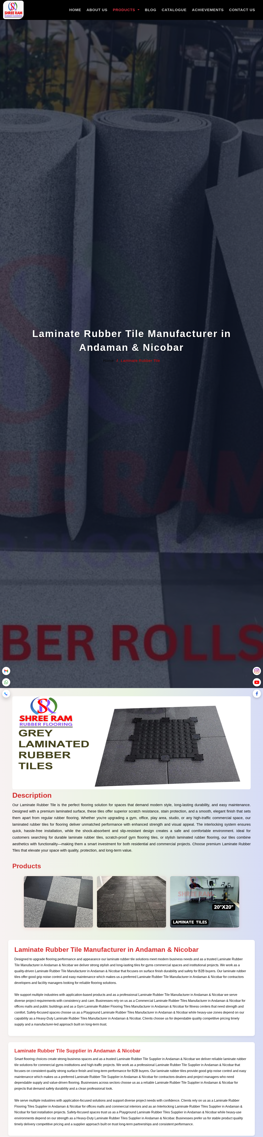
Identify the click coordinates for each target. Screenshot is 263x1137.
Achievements (208, 10)
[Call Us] (6, 693)
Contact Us (242, 10)
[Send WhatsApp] (6, 682)
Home (75, 10)
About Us (97, 10)
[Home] (13, 10)
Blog (150, 10)
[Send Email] (6, 671)
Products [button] (124, 10)
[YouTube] (257, 682)
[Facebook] (257, 693)
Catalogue (174, 10)
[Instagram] (257, 671)
